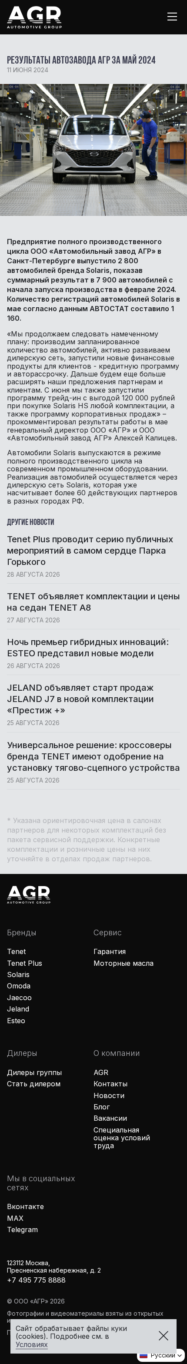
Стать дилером (33, 1083)
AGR (101, 1072)
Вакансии (110, 1118)
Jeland (18, 1009)
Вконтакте (25, 1206)
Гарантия (110, 951)
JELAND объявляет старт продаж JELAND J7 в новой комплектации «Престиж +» (80, 699)
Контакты (110, 1083)
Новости (109, 1095)
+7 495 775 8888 (36, 1280)
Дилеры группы (34, 1072)
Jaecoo (19, 997)
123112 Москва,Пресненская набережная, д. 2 (54, 1266)
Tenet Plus (24, 963)
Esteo (16, 1020)
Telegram (22, 1229)
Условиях (32, 1344)
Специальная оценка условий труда (122, 1137)
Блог (102, 1106)
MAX (15, 1218)
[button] (161, 1355)
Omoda (18, 985)
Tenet (16, 951)
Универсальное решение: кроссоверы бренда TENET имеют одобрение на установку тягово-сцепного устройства (93, 756)
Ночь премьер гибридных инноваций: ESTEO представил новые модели (88, 647)
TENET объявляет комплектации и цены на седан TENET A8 (93, 602)
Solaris (18, 974)
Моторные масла (124, 963)
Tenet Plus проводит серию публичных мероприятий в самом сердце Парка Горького (90, 550)
